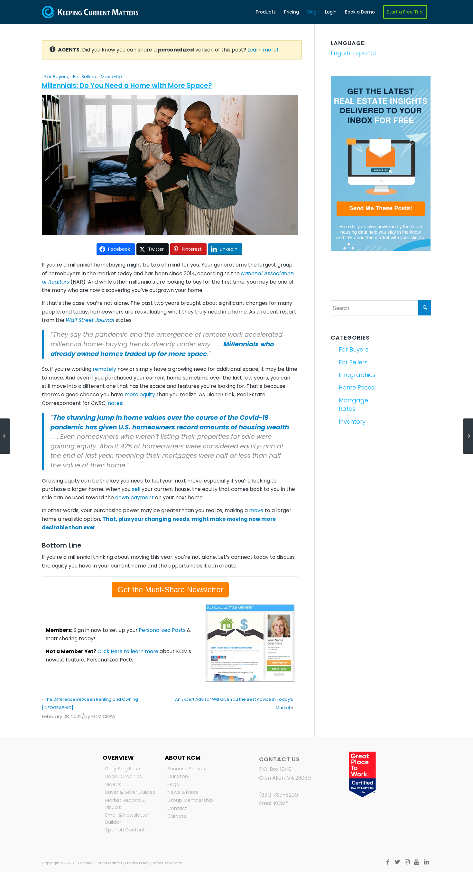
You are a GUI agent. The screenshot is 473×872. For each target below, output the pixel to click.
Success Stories (186, 768)
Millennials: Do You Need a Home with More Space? (127, 85)
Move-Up (111, 76)
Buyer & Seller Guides (130, 792)
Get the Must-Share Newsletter (170, 589)
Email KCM (272, 803)
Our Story (178, 776)
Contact (177, 808)
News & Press (182, 792)
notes (115, 403)
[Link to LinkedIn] (426, 862)
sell (136, 489)
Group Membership (190, 800)
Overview (118, 758)
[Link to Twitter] (397, 862)
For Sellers (84, 76)
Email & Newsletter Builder (127, 818)
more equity (140, 394)
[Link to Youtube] (417, 862)
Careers (176, 816)
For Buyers (56, 76)
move (256, 510)
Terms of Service (167, 863)
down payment (134, 497)
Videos (113, 784)
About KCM (182, 758)
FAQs (173, 784)
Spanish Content (125, 830)
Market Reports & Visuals (125, 804)
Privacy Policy (137, 863)
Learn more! (262, 49)
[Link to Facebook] (388, 862)
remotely (104, 369)
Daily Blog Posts (123, 768)
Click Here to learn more (127, 651)
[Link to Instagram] (407, 862)
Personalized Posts (162, 630)
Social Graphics (123, 776)
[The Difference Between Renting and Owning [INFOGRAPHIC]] (5, 436)
